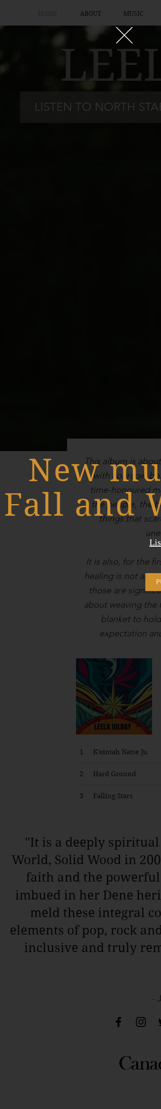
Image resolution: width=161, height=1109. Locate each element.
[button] (124, 35)
